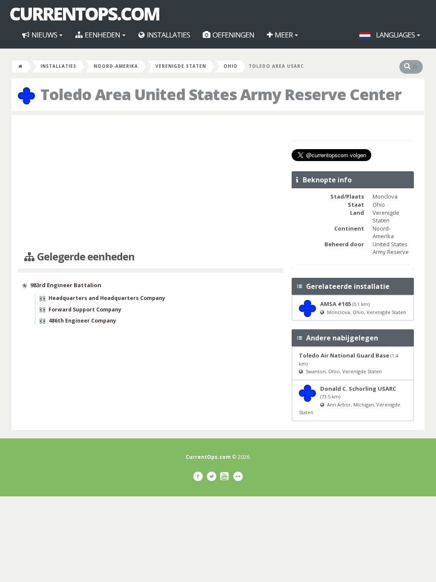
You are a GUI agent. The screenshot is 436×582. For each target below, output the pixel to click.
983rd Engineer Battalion (65, 285)
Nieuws (44, 35)
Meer (283, 35)
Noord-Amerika (116, 66)
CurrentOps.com (84, 13)
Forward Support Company (85, 309)
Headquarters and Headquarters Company (107, 298)
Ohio (231, 66)
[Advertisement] (150, 183)
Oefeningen (232, 35)
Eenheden (102, 35)
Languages (395, 35)
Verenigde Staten (180, 66)
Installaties (168, 35)
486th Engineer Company (82, 320)
